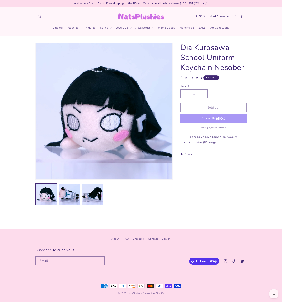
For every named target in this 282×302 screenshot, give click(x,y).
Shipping (138, 239)
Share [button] (188, 154)
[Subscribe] (100, 260)
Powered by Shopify (153, 293)
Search (166, 239)
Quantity (185, 86)
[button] (39, 16)
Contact (153, 239)
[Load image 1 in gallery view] (46, 194)
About (115, 239)
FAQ (126, 239)
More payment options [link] (213, 127)
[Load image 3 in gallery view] (92, 194)
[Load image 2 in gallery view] (69, 194)
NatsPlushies (135, 293)
